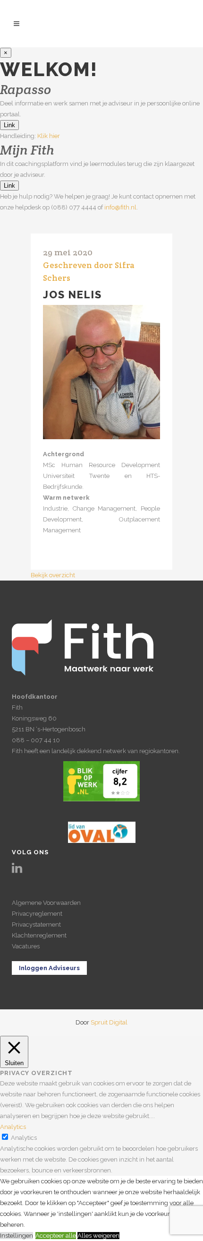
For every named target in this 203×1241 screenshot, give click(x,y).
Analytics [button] (13, 1126)
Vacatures (26, 946)
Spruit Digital (109, 1022)
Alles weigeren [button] (98, 1235)
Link (9, 125)
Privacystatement (36, 924)
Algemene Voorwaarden (46, 902)
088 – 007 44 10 (36, 740)
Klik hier (48, 135)
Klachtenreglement (39, 935)
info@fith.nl (120, 207)
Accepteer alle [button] (55, 1235)
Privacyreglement (37, 913)
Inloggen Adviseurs (49, 968)
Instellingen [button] (16, 1235)
